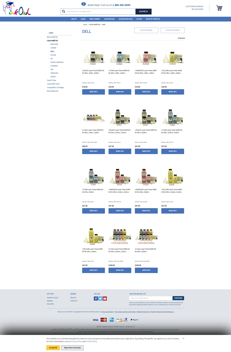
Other (139, 19)
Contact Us (73, 301)
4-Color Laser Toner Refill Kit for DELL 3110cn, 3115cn (119, 250)
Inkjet (74, 19)
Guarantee (50, 304)
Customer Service (52, 298)
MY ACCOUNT (197, 9)
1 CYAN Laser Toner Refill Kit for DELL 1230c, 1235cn (119, 71)
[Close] (184, 338)
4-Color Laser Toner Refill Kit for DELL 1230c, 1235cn (92, 131)
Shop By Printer (153, 19)
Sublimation (109, 19)
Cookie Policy (91, 341)
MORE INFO (93, 92)
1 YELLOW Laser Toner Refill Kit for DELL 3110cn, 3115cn (171, 190)
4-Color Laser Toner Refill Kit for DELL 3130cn (145, 250)
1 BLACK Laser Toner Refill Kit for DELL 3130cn (146, 131)
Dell (103, 24)
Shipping (50, 301)
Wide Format (95, 19)
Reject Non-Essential (72, 347)
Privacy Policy (76, 341)
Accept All (53, 347)
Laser (83, 19)
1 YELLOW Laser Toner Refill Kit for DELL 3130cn (92, 250)
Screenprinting (125, 19)
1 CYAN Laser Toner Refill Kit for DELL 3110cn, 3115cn (171, 131)
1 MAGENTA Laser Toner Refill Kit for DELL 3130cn (146, 190)
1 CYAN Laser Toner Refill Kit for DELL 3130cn (92, 190)
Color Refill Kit (94, 24)
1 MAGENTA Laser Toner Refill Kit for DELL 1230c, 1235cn (146, 71)
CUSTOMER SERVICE (194, 6)
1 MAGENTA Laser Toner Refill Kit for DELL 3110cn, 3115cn (119, 190)
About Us (73, 298)
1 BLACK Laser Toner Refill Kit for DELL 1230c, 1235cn (93, 71)
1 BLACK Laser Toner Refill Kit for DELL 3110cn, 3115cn (119, 131)
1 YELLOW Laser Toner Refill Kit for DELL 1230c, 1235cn (171, 71)
